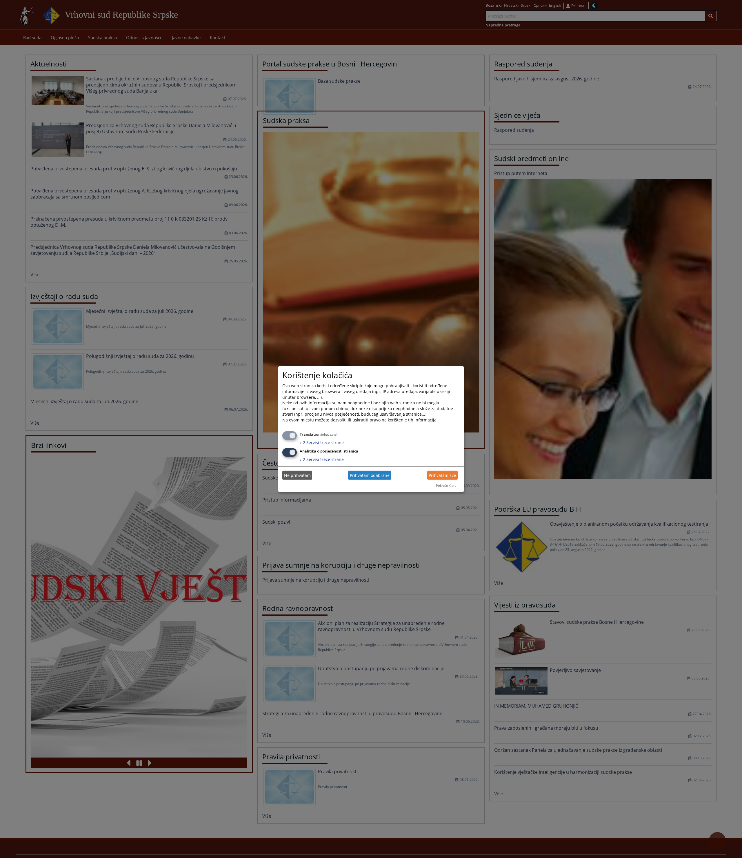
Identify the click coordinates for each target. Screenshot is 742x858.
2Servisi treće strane (322, 442)
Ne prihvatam (297, 475)
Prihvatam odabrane (370, 475)
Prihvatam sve (442, 475)
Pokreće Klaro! (446, 485)
